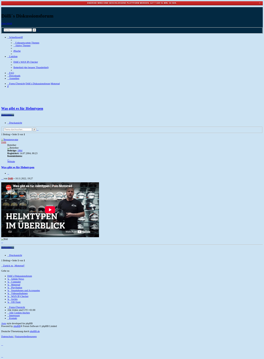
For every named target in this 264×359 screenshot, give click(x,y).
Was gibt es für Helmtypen (22, 108)
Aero (3, 323)
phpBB (16, 326)
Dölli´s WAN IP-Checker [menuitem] (25, 62)
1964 (19, 150)
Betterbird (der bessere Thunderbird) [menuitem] (31, 67)
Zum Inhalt (6, 23)
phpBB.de (35, 331)
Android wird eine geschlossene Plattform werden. (118, 3)
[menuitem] (26, 42)
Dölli (3, 142)
